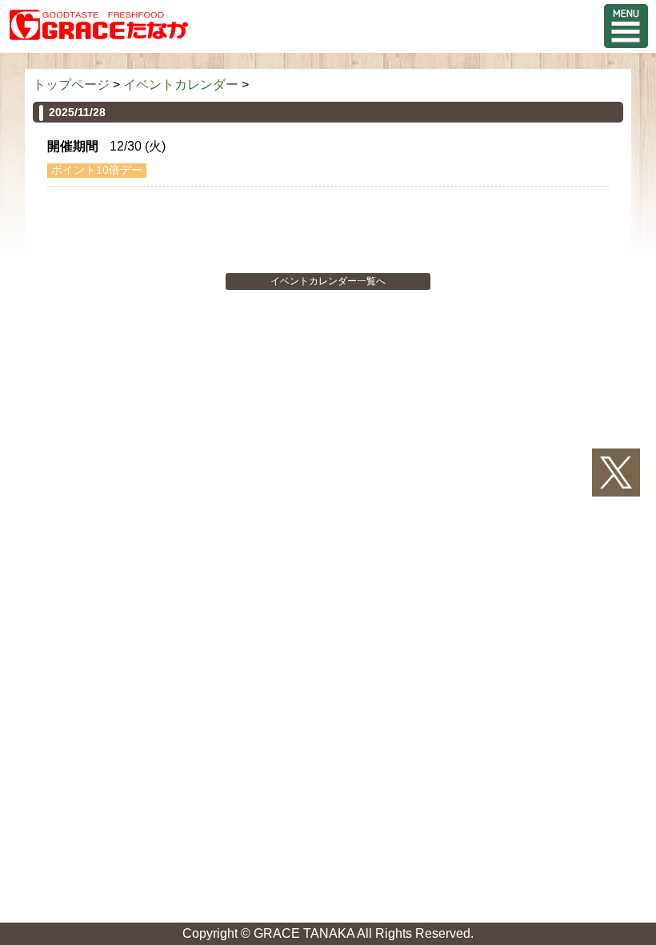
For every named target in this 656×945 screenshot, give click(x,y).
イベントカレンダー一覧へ (328, 281)
